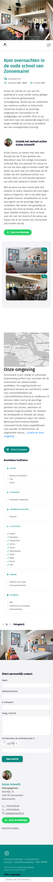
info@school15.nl (15, 813)
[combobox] (18, 879)
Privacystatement (32, 859)
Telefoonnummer (10, 691)
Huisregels (8, 862)
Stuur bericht (12, 759)
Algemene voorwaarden (13, 859)
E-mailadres (7, 702)
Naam (4, 680)
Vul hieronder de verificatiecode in (18, 738)
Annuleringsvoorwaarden (24, 862)
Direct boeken (18, 449)
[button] (4, 20)
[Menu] (49, 45)
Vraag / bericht (9, 713)
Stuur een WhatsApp (20, 232)
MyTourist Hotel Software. (25, 867)
